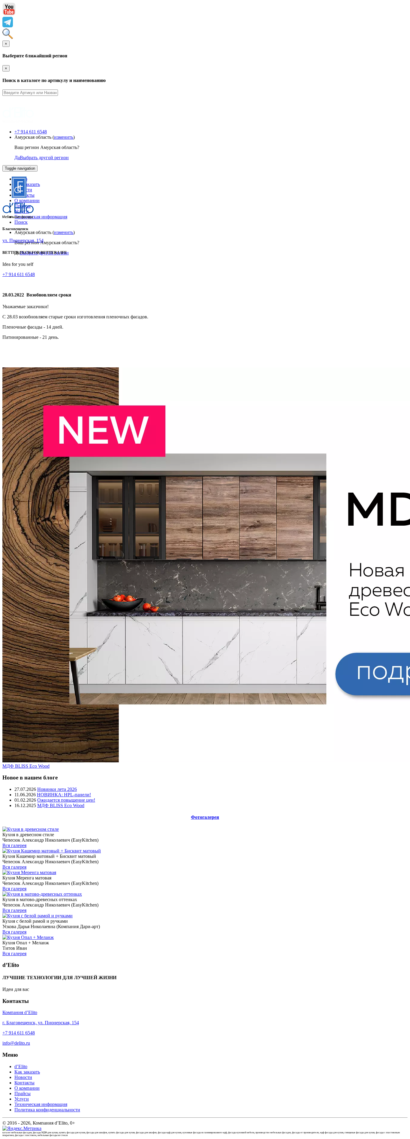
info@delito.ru (16, 1043)
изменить (63, 137)
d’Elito (20, 1066)
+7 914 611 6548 (30, 131)
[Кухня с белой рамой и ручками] (37, 915)
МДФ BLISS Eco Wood (26, 766)
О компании (27, 1088)
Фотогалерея (205, 817)
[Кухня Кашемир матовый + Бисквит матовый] (51, 850)
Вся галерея (14, 845)
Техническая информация (40, 216)
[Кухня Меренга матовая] (29, 872)
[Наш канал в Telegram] (7, 25)
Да (17, 157)
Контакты (24, 1082)
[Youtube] (9, 14)
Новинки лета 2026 (57, 789)
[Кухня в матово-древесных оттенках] (42, 894)
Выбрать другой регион (44, 157)
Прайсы (22, 1093)
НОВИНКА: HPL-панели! (64, 794)
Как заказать (27, 1071)
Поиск (21, 222)
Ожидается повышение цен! (66, 800)
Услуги (21, 1098)
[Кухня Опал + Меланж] (28, 937)
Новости (23, 1077)
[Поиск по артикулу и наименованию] (7, 37)
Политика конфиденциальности (47, 1109)
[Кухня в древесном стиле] (30, 829)
